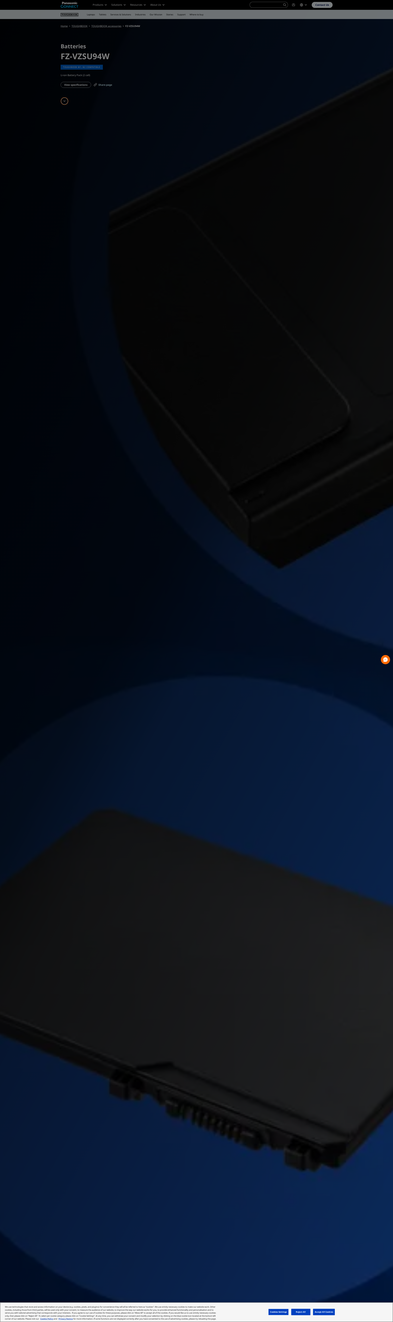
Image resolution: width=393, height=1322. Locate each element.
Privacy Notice (65, 1318)
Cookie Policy (46, 1318)
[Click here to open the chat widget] (385, 659)
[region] (196, 1312)
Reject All (300, 1311)
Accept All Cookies (324, 1311)
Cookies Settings (278, 1311)
